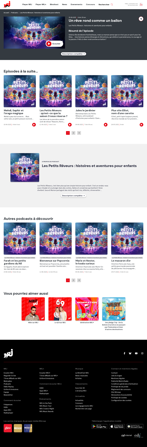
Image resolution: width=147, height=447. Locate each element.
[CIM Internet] (126, 435)
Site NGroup (116, 392)
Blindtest (54, 4)
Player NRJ (27, 4)
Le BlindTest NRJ (82, 373)
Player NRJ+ (41, 4)
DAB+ (6, 407)
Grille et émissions (11, 389)
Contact (114, 373)
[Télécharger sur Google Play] (99, 426)
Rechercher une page (83, 409)
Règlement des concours (121, 389)
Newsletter (8, 395)
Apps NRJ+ (44, 391)
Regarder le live (10, 376)
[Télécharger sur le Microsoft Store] (135, 426)
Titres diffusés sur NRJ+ (49, 376)
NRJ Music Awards (47, 411)
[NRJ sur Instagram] (142, 353)
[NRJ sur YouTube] (136, 353)
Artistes (78, 378)
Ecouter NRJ (8, 373)
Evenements (76, 4)
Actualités (79, 400)
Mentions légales (118, 378)
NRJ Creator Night (47, 409)
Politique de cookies (119, 398)
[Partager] (141, 19)
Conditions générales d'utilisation (124, 384)
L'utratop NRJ (80, 391)
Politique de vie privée (119, 387)
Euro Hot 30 (80, 388)
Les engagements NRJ (84, 406)
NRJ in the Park (46, 403)
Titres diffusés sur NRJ (12, 378)
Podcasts (14, 13)
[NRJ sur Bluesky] (130, 353)
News (64, 4)
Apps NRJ (7, 410)
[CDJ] (138, 435)
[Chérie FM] (8, 428)
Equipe (6, 392)
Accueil (6, 13)
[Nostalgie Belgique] (18, 428)
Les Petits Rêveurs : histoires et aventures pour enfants (40, 13)
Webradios (8, 381)
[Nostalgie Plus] (28, 428)
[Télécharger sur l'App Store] (117, 426)
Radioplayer (8, 413)
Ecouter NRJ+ (45, 373)
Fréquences (8, 404)
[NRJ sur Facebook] (124, 353)
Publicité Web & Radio (119, 381)
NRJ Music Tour (45, 406)
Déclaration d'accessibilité (121, 395)
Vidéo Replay (9, 387)
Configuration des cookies (121, 400)
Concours (90, 4)
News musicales (81, 376)
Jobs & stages (116, 376)
